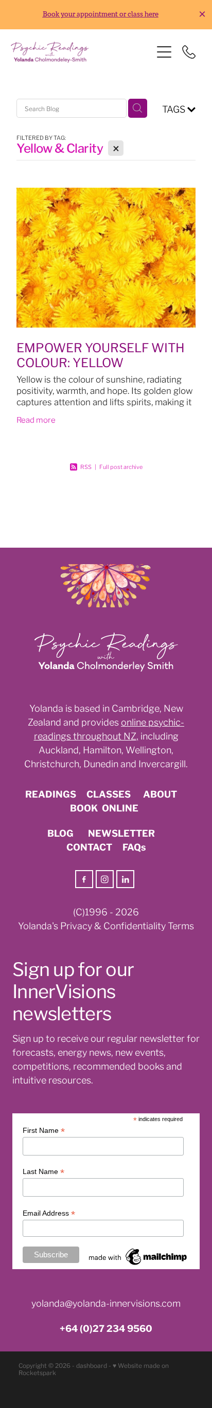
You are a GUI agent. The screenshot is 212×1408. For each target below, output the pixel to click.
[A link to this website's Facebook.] (84, 879)
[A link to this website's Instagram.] (105, 879)
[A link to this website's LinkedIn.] (125, 879)
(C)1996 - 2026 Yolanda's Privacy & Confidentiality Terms (106, 918)
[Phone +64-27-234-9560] (188, 52)
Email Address (49, 1213)
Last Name (43, 1172)
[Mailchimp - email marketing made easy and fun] (138, 1265)
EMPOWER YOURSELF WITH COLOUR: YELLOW (100, 354)
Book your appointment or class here (100, 14)
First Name (44, 1130)
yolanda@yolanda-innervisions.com (106, 1302)
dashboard (91, 1365)
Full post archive (121, 466)
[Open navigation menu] (164, 52)
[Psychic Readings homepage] (81, 52)
